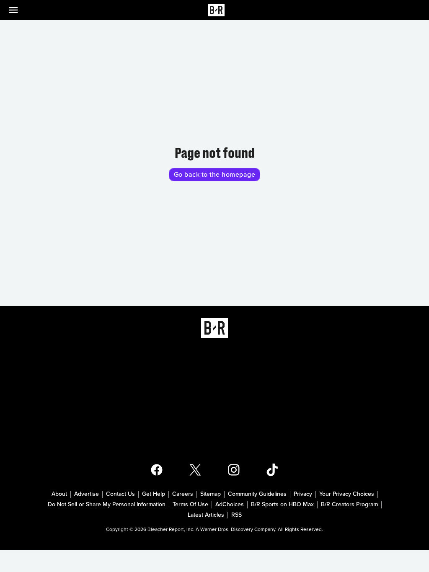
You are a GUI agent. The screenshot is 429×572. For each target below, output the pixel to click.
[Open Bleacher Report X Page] (195, 470)
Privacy (303, 494)
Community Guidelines (257, 494)
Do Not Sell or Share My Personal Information (106, 504)
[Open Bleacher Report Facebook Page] (157, 470)
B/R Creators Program (349, 504)
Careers (182, 494)
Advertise (86, 494)
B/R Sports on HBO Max (282, 504)
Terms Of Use (190, 504)
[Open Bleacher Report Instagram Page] (234, 470)
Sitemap (210, 494)
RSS (236, 515)
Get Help (153, 494)
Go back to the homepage (215, 174)
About (59, 494)
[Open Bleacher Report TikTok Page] (272, 470)
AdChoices (229, 504)
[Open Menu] (18, 10)
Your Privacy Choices (346, 494)
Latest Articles (206, 515)
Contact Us (120, 494)
